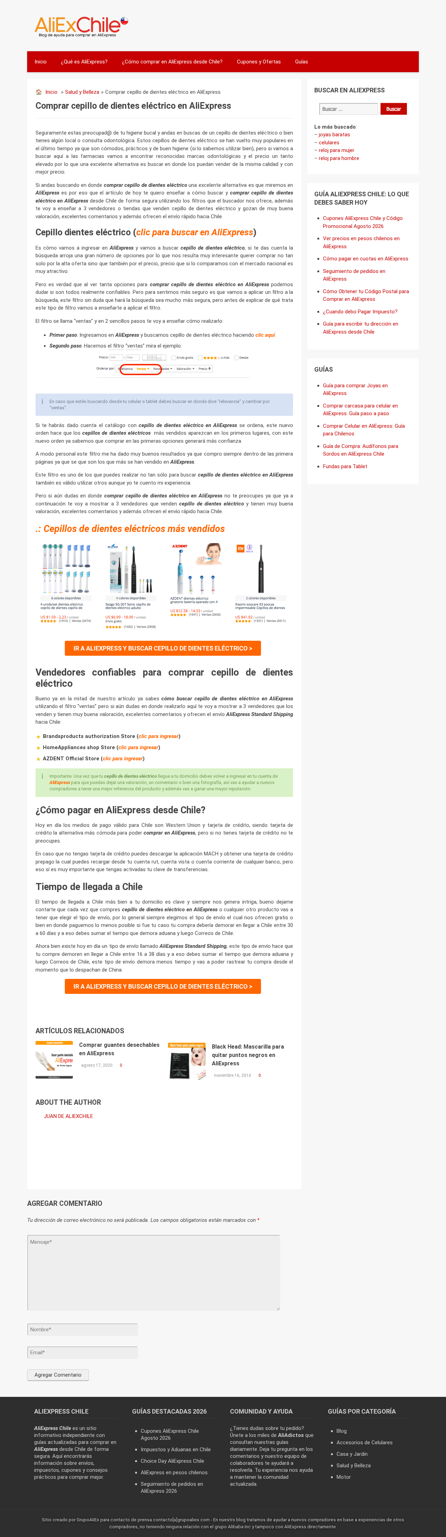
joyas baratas (334, 134)
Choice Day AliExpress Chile (172, 1461)
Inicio (40, 62)
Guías (301, 62)
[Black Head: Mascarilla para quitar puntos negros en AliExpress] (187, 1061)
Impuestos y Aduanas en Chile (176, 1449)
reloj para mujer (336, 150)
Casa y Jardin (352, 1454)
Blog (342, 1431)
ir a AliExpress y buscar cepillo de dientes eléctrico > (163, 648)
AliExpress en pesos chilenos (174, 1472)
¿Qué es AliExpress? (84, 62)
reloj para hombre (339, 158)
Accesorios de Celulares (365, 1442)
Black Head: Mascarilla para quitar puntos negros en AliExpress (248, 1055)
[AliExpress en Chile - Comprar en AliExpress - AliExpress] (79, 36)
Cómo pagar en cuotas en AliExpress (365, 259)
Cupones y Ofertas (259, 62)
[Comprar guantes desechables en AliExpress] (54, 1060)
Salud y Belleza (82, 92)
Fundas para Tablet (345, 466)
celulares (329, 142)
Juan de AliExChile (68, 1116)
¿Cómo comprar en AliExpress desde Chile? (172, 62)
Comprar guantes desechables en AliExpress (119, 1049)
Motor (344, 1477)
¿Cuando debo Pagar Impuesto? (360, 312)
